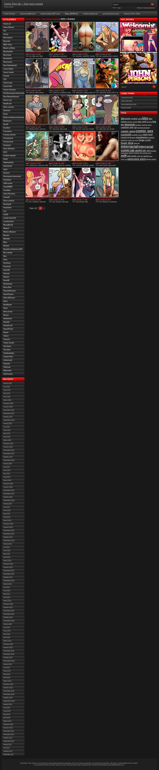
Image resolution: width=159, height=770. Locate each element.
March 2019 (7, 681)
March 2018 (7, 721)
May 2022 (6, 554)
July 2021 (6, 587)
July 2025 (6, 427)
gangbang (141, 137)
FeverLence (8, 142)
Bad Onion (7, 38)
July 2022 (6, 547)
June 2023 (7, 510)
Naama (6, 246)
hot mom (135, 140)
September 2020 (9, 621)
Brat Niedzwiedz (10, 65)
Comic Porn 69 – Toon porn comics (23, 3)
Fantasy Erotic (9, 135)
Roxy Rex (7, 287)
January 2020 (8, 647)
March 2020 (7, 641)
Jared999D (86, 56)
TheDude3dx (8, 353)
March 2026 (7, 400)
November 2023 (8, 493)
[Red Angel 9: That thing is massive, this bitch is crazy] (83, 182)
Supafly (6, 322)
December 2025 (8, 410)
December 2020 (8, 610)
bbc (30, 56)
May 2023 (6, 514)
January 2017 (8, 751)
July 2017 (6, 748)
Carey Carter (8, 72)
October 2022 (8, 537)
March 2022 (7, 560)
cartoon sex (127, 127)
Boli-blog (7, 55)
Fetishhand (8, 138)
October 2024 (8, 457)
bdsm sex (62, 165)
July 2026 (6, 386)
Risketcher (7, 284)
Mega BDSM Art (71, 14)
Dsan (5, 114)
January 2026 (8, 407)
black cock (35, 56)
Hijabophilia (8, 162)
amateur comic (88, 92)
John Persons (9, 194)
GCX (5, 152)
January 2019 (8, 687)
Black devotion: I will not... (104, 125)
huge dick (79, 56)
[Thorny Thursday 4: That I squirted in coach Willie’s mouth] (60, 73)
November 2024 (8, 453)
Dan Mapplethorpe (11, 96)
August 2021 (7, 584)
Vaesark (6, 363)
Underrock (7, 360)
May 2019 (6, 674)
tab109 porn (147, 156)
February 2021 (8, 604)
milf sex (140, 156)
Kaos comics (8, 200)
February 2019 (8, 684)
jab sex (146, 150)
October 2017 (8, 738)
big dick (149, 122)
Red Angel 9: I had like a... (57, 52)
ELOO (5, 124)
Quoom (6, 273)
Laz (4, 211)
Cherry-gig (7, 83)
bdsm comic (63, 129)
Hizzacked (7, 166)
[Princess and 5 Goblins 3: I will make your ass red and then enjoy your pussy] (83, 37)
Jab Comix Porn (126, 101)
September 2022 (9, 540)
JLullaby (7, 190)
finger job (85, 165)
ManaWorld (8, 225)
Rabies (6, 277)
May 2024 (6, 473)
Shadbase (7, 304)
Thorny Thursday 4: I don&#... (35, 198)
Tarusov (6, 339)
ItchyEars (7, 180)
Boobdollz (7, 58)
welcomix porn (136, 159)
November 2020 (8, 614)
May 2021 (6, 594)
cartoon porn (33, 165)
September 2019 (9, 661)
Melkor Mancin (9, 232)
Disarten (6, 110)
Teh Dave (7, 346)
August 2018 (7, 704)
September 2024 (9, 460)
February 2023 (8, 524)
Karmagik (7, 204)
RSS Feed (139, 7)
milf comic (132, 156)
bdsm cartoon (39, 92)
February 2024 (8, 483)
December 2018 (8, 691)
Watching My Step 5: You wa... (82, 125)
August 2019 (7, 664)
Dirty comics (8, 107)
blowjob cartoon (34, 129)
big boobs (58, 201)
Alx (4, 31)
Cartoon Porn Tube (132, 14)
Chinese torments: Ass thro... (35, 89)
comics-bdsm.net (90, 14)
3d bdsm (55, 165)
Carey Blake (8, 69)
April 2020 (6, 637)
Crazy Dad (7, 86)
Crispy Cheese (9, 90)
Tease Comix (8, 343)
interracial (129, 146)
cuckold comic (137, 135)
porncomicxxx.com (111, 14)
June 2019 (7, 671)
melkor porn (147, 153)
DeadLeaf (7, 103)
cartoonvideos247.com (50, 14)
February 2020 (8, 644)
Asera (5, 34)
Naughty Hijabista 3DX (12, 249)
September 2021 (9, 580)
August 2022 (7, 544)
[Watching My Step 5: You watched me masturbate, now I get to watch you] (83, 109)
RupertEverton (9, 291)
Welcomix (7, 370)
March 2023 (7, 520)
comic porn (56, 92)
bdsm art (32, 92)
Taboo (6, 336)
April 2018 (6, 717)
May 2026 (6, 393)
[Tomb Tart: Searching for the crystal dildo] (37, 146)
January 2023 (8, 527)
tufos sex (124, 159)
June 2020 (7, 631)
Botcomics (7, 62)
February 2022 (8, 564)
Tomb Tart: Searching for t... (35, 162)
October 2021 (8, 577)
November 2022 (8, 534)
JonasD (6, 197)
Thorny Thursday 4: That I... (58, 89)
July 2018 (6, 707)
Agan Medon (8, 27)
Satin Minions (9, 298)
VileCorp (7, 367)
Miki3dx (6, 239)
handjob (91, 129)
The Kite (6, 350)
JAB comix (7, 183)
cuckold (126, 134)
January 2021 (8, 607)
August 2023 (7, 503)
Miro (5, 242)
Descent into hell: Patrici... (57, 162)
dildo (46, 165)
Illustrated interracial (12, 176)
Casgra (6, 76)
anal (140, 119)
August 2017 (7, 744)
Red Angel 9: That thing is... (81, 198)
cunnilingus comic (65, 92)
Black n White (9, 48)
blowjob (130, 124)
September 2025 (9, 420)
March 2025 (7, 440)
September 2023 (9, 500)
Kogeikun (7, 207)
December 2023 (8, 490)
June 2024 (7, 470)
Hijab (5, 159)
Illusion (6, 173)
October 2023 (8, 497)
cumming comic (107, 56)
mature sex (138, 153)
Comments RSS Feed (149, 7)
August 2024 (7, 463)
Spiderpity (7, 318)
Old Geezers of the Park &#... (105, 89)
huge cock (145, 140)
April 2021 (6, 597)
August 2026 (7, 383)
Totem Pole (8, 357)
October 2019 (8, 657)
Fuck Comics (9, 14)
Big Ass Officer (111, 92)
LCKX (5, 214)
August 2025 (7, 423)
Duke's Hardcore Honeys (13, 117)
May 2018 (6, 714)
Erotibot (6, 128)
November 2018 (8, 694)
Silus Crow (7, 311)
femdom (132, 138)
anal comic (63, 56)
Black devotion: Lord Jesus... (35, 52)
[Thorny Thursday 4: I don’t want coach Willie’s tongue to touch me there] (37, 182)
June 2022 (7, 550)
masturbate (124, 153)
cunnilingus (35, 201)
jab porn (136, 150)
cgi (135, 127)
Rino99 (6, 280)
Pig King (7, 263)
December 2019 (8, 651)
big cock (78, 129)
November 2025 (8, 413)
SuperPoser (8, 329)
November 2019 (8, 654)
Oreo (5, 259)
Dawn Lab (7, 100)
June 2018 (7, 711)
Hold (5, 169)
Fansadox (7, 131)
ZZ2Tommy (8, 374)
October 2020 (8, 617)
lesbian (153, 151)
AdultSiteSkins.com (117, 765)
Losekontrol (8, 221)
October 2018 (8, 697)
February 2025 (8, 443)
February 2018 (8, 724)
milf (124, 155)
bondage (68, 165)
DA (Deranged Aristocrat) (13, 93)
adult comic (56, 56)
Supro (5, 332)
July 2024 (6, 467)
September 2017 (9, 741)
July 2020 (6, 627)
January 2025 (8, 447)
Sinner (6, 315)
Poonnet (7, 266)
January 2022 (8, 567)
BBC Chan (7, 44)
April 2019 (6, 677)
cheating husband (143, 128)
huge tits (137, 143)
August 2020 (7, 624)
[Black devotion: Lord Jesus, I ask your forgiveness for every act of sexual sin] (37, 37)
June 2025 (7, 430)
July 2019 (6, 667)
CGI (4, 79)
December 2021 (8, 570)
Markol (6, 228)
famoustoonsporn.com (128, 104)
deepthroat (113, 201)
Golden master (9, 155)
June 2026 (7, 390)
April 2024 (6, 477)
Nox (5, 256)
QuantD (6, 270)
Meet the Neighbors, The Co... (106, 52)
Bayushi (6, 41)
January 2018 (8, 728)
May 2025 (6, 433)
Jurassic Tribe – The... (79, 162)
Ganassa (7, 145)
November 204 (8, 754)
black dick (65, 201)
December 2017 (8, 731)
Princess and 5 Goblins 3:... (81, 52)
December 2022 (8, 530)
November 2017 (8, 734)
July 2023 (6, 507)
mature (131, 153)
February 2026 (8, 403)
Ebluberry (7, 121)
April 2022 (6, 557)
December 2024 (8, 450)
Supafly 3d (7, 325)
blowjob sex (105, 201)
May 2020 (6, 634)
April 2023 (6, 517)
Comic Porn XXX (127, 97)
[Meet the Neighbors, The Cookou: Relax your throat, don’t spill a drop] (107, 37)
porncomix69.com (27, 14)
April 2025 (6, 437)
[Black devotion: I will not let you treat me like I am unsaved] (107, 109)
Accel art (7, 24)
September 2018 (9, 701)
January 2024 (8, 487)
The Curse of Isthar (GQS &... (105, 162)
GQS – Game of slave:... (57, 125)
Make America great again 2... (82, 89)
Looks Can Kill (9, 218)
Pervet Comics (126, 107)
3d (122, 118)
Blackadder (8, 51)
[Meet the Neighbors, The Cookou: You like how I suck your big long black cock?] (107, 182)
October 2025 (8, 417)
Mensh (6, 235)
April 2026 (6, 397)
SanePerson (8, 294)
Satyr (5, 301)
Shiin (5, 308)
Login (119, 7)
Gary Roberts (9, 148)
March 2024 (7, 480)
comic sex (43, 129)
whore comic (151, 159)
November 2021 (8, 574)
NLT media (7, 252)
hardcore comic (126, 140)
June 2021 (7, 590)
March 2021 (7, 600)
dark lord (148, 134)
